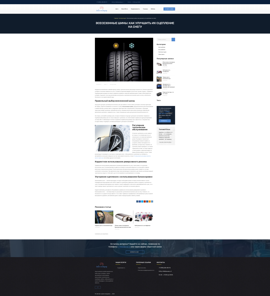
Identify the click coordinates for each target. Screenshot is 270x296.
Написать (164, 120)
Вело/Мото (125, 9)
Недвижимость (135, 9)
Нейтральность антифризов (142, 225)
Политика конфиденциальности (146, 270)
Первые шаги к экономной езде (103, 225)
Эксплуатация (113, 84)
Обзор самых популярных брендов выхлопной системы (169, 64)
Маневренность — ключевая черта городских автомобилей (169, 86)
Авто (117, 9)
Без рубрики (161, 49)
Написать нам (134, 252)
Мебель (153, 9)
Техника (145, 9)
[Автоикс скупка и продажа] (102, 9)
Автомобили (161, 47)
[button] (173, 39)
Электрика (161, 54)
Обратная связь (142, 267)
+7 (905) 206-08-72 (101, 2)
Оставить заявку (169, 9)
